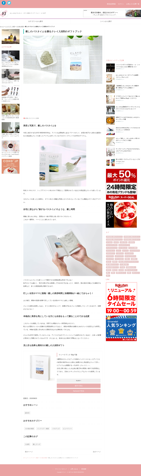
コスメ (118, 250)
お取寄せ (131, 242)
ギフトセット (110, 250)
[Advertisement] (62, 100)
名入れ (109, 261)
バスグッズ (56, 428)
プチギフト (110, 256)
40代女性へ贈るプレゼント (131, 236)
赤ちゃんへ (136, 273)
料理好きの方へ (131, 267)
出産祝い (134, 259)
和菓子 (115, 261)
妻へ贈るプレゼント (112, 264)
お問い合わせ (74, 469)
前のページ (29, 452)
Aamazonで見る (78, 391)
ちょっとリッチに (112, 245)
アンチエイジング (112, 248)
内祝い (127, 259)
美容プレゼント (121, 273)
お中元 (116, 242)
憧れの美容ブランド (112, 267)
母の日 (115, 270)
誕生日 (27, 413)
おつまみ (109, 242)
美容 (113, 273)
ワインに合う (119, 259)
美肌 (129, 273)
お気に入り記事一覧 (132, 4)
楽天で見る (79, 386)
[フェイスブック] (4, 4)
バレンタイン (129, 253)
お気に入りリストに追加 (32, 118)
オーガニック (123, 248)
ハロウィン (120, 253)
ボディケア (110, 259)
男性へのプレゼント (131, 270)
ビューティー (67, 428)
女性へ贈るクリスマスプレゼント (128, 261)
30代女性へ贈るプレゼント (114, 236)
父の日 (121, 270)
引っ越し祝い (124, 264)
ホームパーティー (130, 256)
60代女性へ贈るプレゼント (131, 239)
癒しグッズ (36, 444)
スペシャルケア (134, 250)
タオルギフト (110, 253)
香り (108, 275)
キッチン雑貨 (133, 248)
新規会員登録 (111, 4)
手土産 (122, 267)
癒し (108, 273)
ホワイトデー (119, 256)
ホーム (2, 26)
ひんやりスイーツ (124, 245)
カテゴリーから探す (35, 21)
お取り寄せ (123, 242)
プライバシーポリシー (61, 469)
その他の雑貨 (20, 26)
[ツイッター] (9, 4)
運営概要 (83, 469)
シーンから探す (106, 21)
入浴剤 (27, 444)
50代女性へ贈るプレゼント (114, 239)
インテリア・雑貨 (10, 26)
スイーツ (125, 250)
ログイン (121, 4)
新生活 (109, 270)
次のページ (97, 452)
